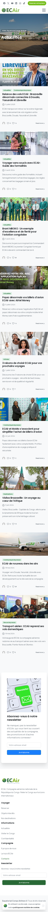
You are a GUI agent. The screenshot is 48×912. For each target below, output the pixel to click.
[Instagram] (20, 3)
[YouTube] (12, 3)
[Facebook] (4, 3)
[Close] (43, 906)
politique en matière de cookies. (26, 907)
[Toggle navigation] (44, 10)
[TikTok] (24, 3)
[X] (8, 3)
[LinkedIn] (16, 3)
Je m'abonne (24, 752)
